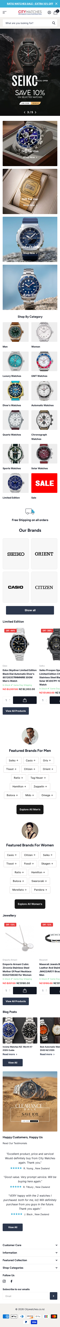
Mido (28, 795)
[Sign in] (49, 12)
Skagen (45, 863)
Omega (46, 795)
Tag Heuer (36, 777)
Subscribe (53, 1296)
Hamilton (17, 786)
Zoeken (53, 23)
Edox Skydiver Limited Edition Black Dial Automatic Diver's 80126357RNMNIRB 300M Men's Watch (20, 675)
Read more (9, 1054)
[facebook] (11, 1281)
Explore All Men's (30, 809)
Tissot (10, 769)
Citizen (28, 769)
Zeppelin (39, 786)
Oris (45, 760)
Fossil (27, 863)
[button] (24, 112)
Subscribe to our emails (16, 1289)
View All (12, 1062)
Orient (46, 769)
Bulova (11, 795)
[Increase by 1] (10, 697)
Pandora (39, 889)
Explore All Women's (30, 904)
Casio (29, 760)
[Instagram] (4, 1281)
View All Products (16, 710)
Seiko (12, 760)
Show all (30, 610)
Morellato (18, 889)
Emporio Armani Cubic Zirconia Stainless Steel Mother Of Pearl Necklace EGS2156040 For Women (17, 969)
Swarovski (38, 881)
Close (56, 4)
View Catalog (4, 12)
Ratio (17, 777)
